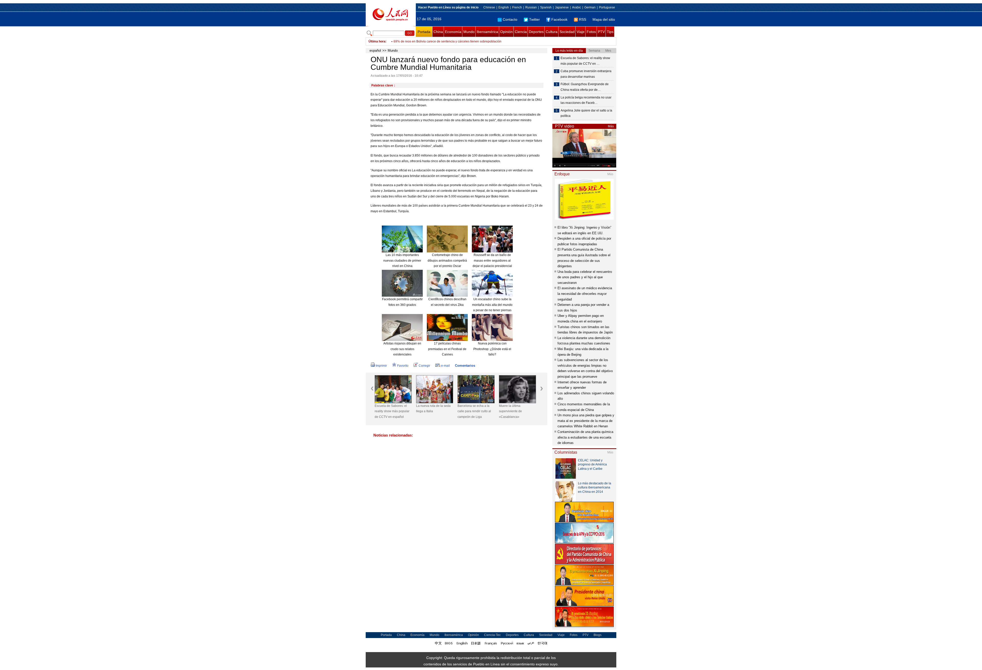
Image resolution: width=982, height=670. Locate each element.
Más (611, 126)
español (375, 50)
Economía (453, 32)
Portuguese (607, 7)
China (438, 32)
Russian (531, 7)
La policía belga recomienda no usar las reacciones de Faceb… (586, 100)
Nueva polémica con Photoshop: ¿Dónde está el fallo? (492, 349)
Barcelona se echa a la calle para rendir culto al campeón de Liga (474, 411)
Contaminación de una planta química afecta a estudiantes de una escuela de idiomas (585, 437)
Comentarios (465, 365)
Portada (424, 32)
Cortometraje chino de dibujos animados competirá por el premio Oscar (447, 260)
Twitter (534, 19)
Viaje (581, 32)
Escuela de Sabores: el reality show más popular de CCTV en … (585, 60)
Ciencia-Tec (492, 635)
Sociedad (567, 32)
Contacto (510, 19)
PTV (601, 32)
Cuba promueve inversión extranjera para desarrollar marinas (586, 74)
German (590, 7)
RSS (582, 19)
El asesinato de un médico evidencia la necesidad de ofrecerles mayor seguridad (584, 293)
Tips (610, 32)
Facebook (559, 19)
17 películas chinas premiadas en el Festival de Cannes (447, 349)
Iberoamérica (487, 32)
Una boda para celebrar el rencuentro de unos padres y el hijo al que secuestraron (584, 277)
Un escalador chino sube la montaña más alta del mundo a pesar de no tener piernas (492, 304)
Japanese (562, 7)
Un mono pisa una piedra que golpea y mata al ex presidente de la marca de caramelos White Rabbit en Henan (585, 420)
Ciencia (521, 32)
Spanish (546, 7)
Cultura (551, 32)
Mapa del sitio (604, 19)
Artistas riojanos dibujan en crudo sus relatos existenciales (402, 349)
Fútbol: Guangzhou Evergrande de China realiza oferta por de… (585, 87)
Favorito (402, 365)
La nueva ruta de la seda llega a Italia (433, 408)
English (503, 7)
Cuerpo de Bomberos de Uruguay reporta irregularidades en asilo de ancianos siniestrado (456, 41)
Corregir (424, 365)
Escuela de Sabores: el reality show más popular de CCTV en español (392, 411)
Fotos (591, 32)
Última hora (377, 41)
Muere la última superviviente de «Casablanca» (510, 411)
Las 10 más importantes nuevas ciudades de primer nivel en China (402, 260)
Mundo (469, 32)
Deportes (536, 32)
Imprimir (381, 365)
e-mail (445, 365)
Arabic (576, 7)
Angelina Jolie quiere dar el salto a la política (586, 113)
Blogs (597, 635)
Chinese (489, 7)
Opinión (506, 32)
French (517, 7)
